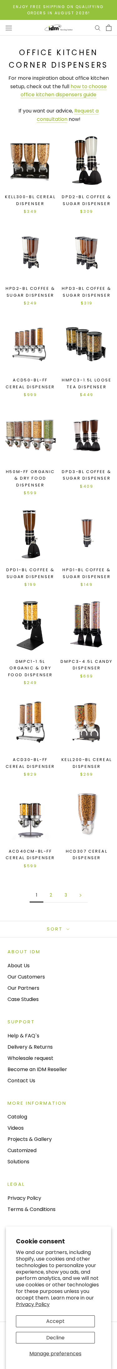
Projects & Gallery (29, 1139)
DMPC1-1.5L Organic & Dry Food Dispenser (30, 668)
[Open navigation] (9, 27)
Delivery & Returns (30, 1047)
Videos (15, 1128)
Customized (22, 1150)
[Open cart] (108, 28)
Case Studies (23, 999)
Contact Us (21, 1080)
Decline (55, 1337)
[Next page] (80, 895)
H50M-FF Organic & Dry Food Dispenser (30, 478)
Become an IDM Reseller (37, 1069)
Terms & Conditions (31, 1209)
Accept (55, 1321)
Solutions (18, 1161)
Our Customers (26, 976)
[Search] (97, 27)
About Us (18, 965)
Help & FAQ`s (23, 1035)
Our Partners (23, 988)
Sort (56, 929)
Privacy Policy (33, 1304)
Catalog (17, 1116)
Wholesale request (30, 1058)
